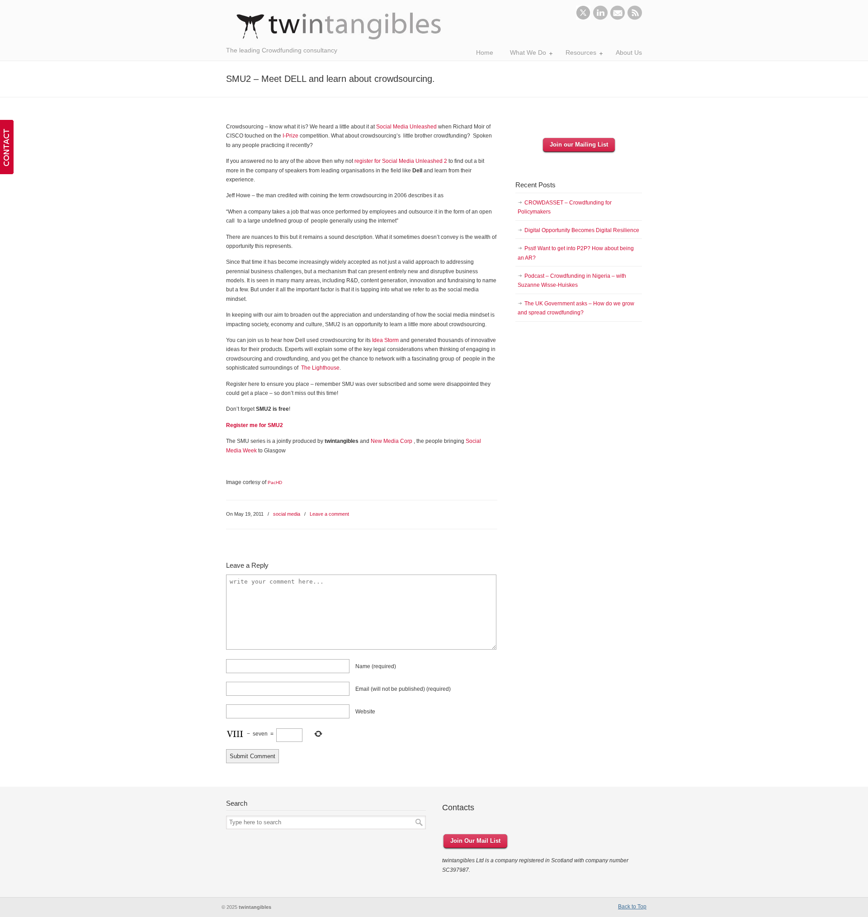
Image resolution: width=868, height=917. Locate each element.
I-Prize (291, 136)
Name (375, 666)
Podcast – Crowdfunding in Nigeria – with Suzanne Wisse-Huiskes (572, 280)
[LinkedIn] (600, 18)
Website (365, 711)
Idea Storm (385, 340)
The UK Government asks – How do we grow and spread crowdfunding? (576, 308)
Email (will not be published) (403, 689)
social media (286, 514)
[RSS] (634, 18)
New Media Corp (391, 441)
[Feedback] (7, 147)
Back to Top (632, 906)
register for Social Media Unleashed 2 (400, 161)
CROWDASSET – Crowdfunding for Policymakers (565, 207)
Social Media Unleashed (406, 127)
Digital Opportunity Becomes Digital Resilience (581, 230)
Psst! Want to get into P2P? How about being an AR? (576, 253)
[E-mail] (617, 18)
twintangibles (339, 26)
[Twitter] (583, 18)
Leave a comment (329, 514)
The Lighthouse (320, 368)
